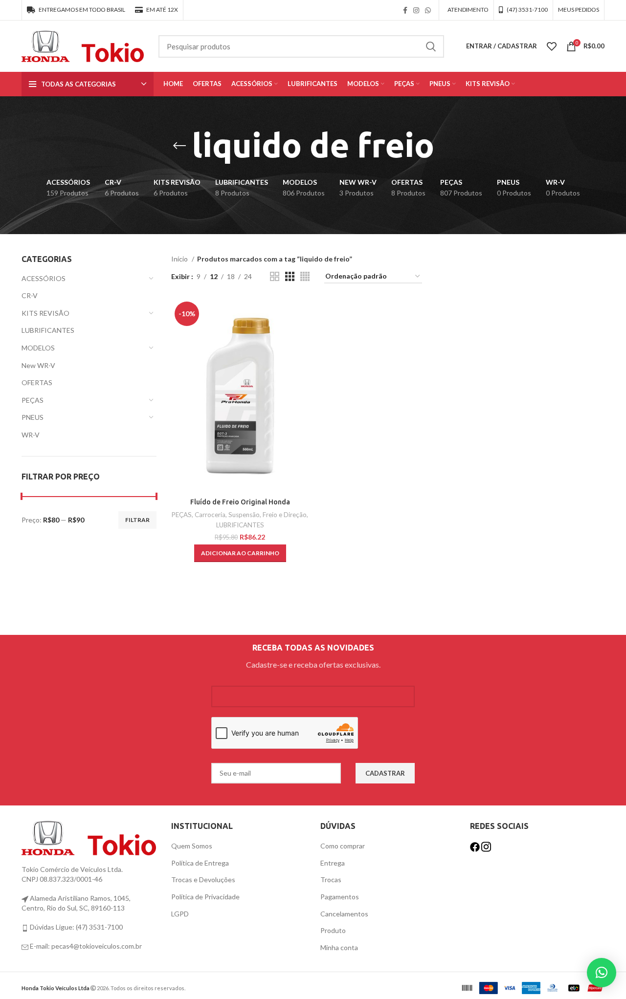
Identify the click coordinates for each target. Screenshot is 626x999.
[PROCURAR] (431, 46)
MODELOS (38, 348)
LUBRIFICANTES (48, 330)
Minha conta (339, 947)
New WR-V (38, 365)
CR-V (30, 295)
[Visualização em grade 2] (274, 276)
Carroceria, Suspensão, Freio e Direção (251, 515)
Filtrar (137, 519)
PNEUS (33, 417)
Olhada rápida (302, 314)
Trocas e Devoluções (203, 879)
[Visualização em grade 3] (289, 276)
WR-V (31, 435)
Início (180, 259)
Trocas (330, 879)
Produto (333, 930)
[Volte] (179, 145)
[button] (240, 553)
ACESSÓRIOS (44, 278)
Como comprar (342, 846)
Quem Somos (191, 846)
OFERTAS (37, 382)
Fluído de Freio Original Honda (240, 502)
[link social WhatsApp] (428, 10)
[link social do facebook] (405, 10)
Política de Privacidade (205, 896)
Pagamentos (339, 896)
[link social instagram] (416, 10)
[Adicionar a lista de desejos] (302, 336)
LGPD (180, 914)
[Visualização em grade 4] (305, 276)
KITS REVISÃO (45, 313)
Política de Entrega (200, 863)
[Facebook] (475, 846)
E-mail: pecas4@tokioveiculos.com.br (85, 946)
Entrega (332, 863)
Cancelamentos (344, 914)
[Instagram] (486, 846)
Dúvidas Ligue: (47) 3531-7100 (75, 927)
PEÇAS (33, 400)
